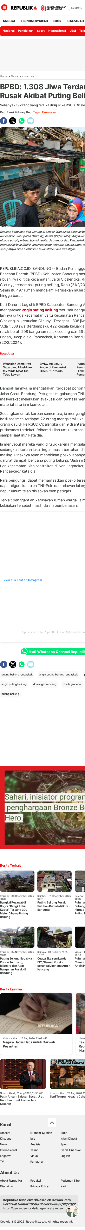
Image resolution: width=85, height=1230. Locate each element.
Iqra (32, 1138)
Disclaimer (7, 1186)
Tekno (34, 1150)
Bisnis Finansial (70, 1150)
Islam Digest (68, 1138)
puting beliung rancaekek (17, 674)
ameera (9, 21)
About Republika (11, 1180)
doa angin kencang (44, 684)
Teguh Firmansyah (45, 112)
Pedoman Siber (70, 1180)
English (65, 1155)
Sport (41, 30)
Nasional (9, 30)
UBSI (73, 30)
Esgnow (5, 1155)
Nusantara (27, 76)
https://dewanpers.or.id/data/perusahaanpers (33, 1208)
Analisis (35, 1144)
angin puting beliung (40, 310)
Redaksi (35, 1180)
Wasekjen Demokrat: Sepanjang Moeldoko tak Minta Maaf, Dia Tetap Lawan (17, 369)
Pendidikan (25, 30)
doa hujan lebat (72, 684)
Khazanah (6, 1138)
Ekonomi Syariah (34, 21)
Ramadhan (37, 1161)
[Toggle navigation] (4, 7)
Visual (34, 1155)
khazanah (75, 21)
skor (57, 21)
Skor (63, 1132)
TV (2, 1161)
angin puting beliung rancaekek (58, 674)
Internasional (57, 30)
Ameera (5, 1132)
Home (3, 76)
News (14, 76)
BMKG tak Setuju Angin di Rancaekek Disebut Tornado (53, 367)
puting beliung (10, 693)
